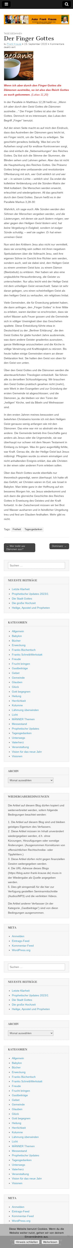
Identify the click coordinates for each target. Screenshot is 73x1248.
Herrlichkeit (19, 700)
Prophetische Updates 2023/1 (30, 593)
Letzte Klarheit (21, 589)
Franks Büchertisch (24, 649)
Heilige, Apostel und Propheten (31, 607)
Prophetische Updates (25, 728)
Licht (15, 714)
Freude (16, 659)
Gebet (15, 673)
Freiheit (17, 529)
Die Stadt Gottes (22, 598)
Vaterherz (18, 742)
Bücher (16, 640)
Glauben (17, 682)
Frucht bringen (21, 663)
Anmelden (18, 936)
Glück (15, 686)
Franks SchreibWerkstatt (27, 654)
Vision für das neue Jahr (27, 751)
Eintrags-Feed (20, 940)
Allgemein (18, 631)
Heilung (16, 696)
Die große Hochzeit (24, 603)
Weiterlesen (50, 1241)
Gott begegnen (21, 691)
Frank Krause (14, 43)
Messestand (19, 723)
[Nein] (68, 1236)
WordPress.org (21, 950)
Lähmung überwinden (25, 710)
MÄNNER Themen (23, 719)
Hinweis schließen (27, 1241)
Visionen (17, 756)
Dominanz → (59, 546)
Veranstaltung (20, 747)
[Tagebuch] (36, 17)
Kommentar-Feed (23, 945)
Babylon (17, 636)
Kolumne (17, 705)
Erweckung (19, 645)
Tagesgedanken (13, 33)
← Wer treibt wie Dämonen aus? (15, 548)
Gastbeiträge (20, 668)
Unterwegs (18, 737)
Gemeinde (18, 677)
